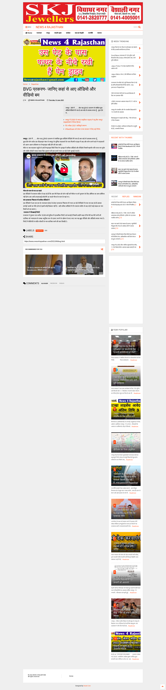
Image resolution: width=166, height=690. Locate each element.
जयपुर (48, 33)
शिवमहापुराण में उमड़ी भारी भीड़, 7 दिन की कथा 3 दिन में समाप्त (125, 612)
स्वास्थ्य (99, 33)
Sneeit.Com (87, 686)
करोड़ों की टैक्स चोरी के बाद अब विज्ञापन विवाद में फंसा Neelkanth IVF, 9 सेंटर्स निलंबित (129, 146)
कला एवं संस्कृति (79, 33)
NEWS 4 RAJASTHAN (49, 27)
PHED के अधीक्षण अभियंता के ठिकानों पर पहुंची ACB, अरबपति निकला (125, 646)
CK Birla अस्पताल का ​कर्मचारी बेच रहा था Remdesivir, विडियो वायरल (41, 269)
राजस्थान (39, 33)
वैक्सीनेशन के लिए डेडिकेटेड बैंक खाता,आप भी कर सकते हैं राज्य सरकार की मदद (83, 269)
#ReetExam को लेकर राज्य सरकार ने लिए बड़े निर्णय (82, 129)
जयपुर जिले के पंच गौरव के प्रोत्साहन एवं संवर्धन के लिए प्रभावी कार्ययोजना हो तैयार (124, 349)
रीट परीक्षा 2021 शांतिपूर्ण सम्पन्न (76, 126)
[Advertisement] (42, 120)
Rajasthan (35, 84)
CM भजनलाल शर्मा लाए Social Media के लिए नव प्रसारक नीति (124, 513)
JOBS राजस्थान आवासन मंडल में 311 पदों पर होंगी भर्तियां (123, 546)
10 (115, 638)
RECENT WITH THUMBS (121, 138)
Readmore (133, 360)
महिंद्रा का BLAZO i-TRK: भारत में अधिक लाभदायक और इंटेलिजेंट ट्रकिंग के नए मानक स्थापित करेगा (128, 159)
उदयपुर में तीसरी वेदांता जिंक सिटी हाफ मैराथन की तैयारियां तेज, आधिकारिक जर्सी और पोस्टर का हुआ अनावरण (128, 184)
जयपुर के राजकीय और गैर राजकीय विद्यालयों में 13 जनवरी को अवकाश (123, 579)
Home (29, 33)
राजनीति (90, 33)
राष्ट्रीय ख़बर (58, 33)
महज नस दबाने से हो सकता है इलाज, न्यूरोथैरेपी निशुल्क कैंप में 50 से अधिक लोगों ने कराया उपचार (128, 171)
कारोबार (68, 33)
